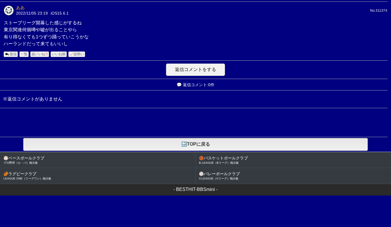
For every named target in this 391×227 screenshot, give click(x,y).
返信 (13, 54)
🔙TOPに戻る (195, 144)
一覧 (24, 54)
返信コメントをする (195, 69)
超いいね (39, 54)
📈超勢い (77, 54)
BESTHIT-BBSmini (195, 189)
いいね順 (59, 54)
